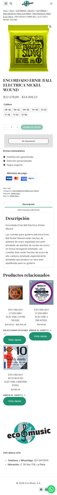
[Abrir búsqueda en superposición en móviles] (11, 3)
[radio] (8, 110)
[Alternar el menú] (6, 3)
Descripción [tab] (28, 204)
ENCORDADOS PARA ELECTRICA (25, 191)
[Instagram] (46, 489)
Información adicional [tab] (28, 210)
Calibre (8, 104)
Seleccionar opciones (15, 330)
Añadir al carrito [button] (39, 330)
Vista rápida (14, 339)
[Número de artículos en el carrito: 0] (51, 3)
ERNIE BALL (16, 194)
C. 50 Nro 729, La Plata (32, 464)
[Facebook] (41, 489)
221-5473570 (41, 460)
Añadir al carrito (32, 127)
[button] (50, 26)
